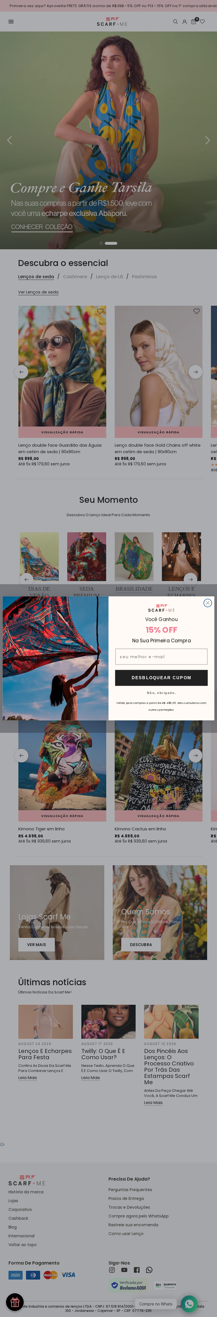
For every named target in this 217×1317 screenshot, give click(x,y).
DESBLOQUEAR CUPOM (161, 678)
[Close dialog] (208, 603)
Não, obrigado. (161, 692)
